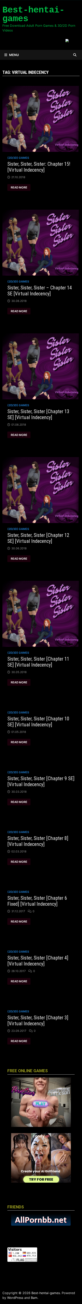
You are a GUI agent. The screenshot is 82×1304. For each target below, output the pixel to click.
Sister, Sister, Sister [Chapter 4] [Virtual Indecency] (37, 961)
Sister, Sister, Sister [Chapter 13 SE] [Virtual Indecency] (38, 414)
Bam (34, 1298)
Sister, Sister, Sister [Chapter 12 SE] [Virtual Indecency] (38, 538)
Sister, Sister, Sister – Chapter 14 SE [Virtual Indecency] (39, 291)
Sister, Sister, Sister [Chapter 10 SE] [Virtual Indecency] (38, 722)
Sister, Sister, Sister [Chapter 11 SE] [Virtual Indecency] (38, 662)
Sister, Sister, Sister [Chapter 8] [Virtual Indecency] (37, 841)
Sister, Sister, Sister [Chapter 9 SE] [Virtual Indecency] (40, 781)
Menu (14, 55)
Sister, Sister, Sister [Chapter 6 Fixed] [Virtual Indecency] (37, 901)
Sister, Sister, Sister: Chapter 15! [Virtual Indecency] (38, 167)
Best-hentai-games (33, 14)
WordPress (15, 1298)
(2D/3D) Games (18, 157)
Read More (19, 187)
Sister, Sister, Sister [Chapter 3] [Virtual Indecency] (37, 1020)
